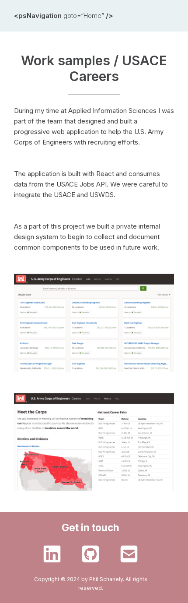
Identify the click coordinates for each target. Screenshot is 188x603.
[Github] (90, 554)
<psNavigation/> (63, 15)
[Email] (129, 554)
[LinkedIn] (52, 554)
